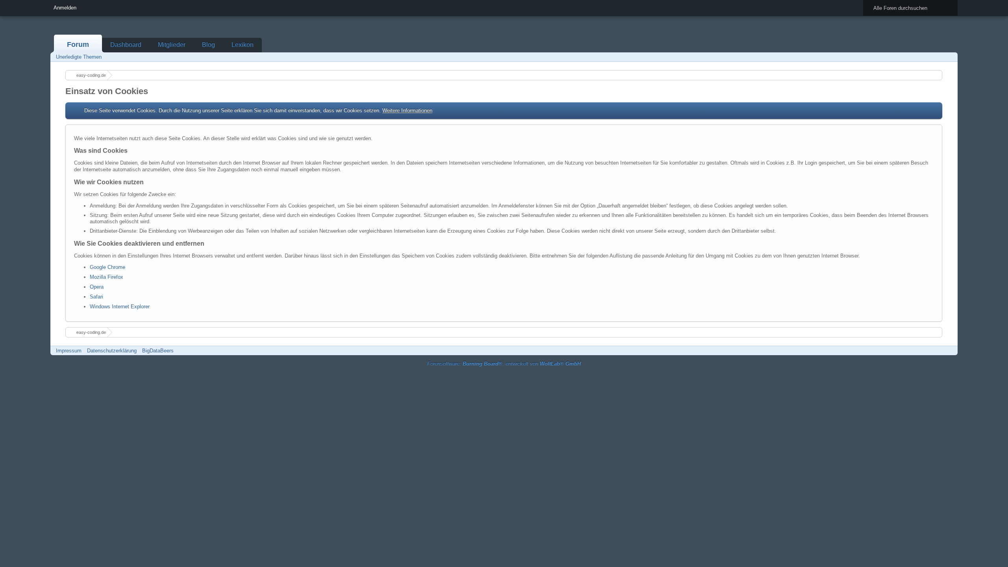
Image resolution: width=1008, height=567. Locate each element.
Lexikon (243, 44)
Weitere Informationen (407, 110)
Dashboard (125, 44)
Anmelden (65, 8)
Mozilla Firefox (106, 277)
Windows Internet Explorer (120, 306)
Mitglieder (171, 44)
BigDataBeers (158, 351)
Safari (96, 297)
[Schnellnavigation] (938, 56)
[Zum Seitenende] (949, 56)
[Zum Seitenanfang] (949, 350)
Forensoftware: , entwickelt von (504, 364)
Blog (208, 44)
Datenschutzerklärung (112, 351)
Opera (97, 287)
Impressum (69, 351)
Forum (78, 44)
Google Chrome (107, 267)
